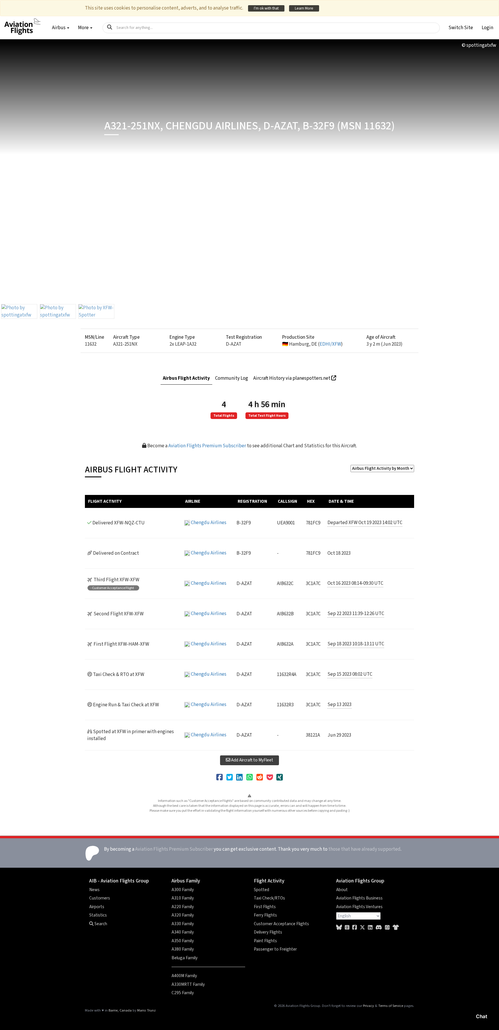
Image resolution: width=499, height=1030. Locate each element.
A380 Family (183, 949)
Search (100, 924)
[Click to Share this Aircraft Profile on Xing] (279, 777)
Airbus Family (186, 880)
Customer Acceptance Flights (281, 924)
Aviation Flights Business (359, 898)
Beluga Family (185, 958)
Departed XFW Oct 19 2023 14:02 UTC (364, 522)
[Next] (488, 165)
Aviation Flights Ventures (359, 907)
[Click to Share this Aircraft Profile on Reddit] (259, 777)
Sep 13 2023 (339, 704)
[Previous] (11, 165)
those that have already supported (364, 849)
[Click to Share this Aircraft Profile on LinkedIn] (239, 777)
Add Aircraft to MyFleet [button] (251, 760)
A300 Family (183, 889)
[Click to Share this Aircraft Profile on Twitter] (229, 777)
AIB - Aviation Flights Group (119, 880)
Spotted (261, 889)
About (342, 889)
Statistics (98, 915)
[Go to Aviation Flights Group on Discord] (378, 927)
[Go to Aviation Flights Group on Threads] (347, 927)
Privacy (368, 1005)
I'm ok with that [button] (266, 8)
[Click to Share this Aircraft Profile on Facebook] (219, 777)
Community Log (231, 378)
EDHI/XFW (330, 344)
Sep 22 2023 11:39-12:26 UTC (355, 613)
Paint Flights (265, 941)
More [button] (84, 27)
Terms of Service (390, 1005)
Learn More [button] (304, 8)
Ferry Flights (265, 915)
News (94, 889)
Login (487, 27)
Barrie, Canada (120, 1010)
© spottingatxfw (479, 45)
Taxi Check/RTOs (269, 898)
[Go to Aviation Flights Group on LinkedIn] (370, 927)
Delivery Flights (268, 932)
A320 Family (183, 915)
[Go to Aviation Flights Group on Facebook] (354, 927)
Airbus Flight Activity (186, 378)
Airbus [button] (59, 27)
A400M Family (184, 976)
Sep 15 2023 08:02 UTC (349, 674)
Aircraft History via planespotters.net (292, 378)
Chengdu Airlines (208, 522)
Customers (99, 898)
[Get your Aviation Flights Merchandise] (395, 927)
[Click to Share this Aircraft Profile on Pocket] (270, 777)
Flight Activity (269, 880)
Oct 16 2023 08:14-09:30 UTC (355, 583)
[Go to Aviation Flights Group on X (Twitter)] (362, 927)
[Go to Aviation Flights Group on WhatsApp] (387, 927)
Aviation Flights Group (360, 880)
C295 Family (183, 993)
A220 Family (183, 907)
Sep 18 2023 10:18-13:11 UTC (355, 643)
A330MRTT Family (188, 984)
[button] (461, 27)
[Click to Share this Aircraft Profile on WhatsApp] (249, 777)
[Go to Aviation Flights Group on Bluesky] (339, 927)
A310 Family (183, 898)
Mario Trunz (146, 1010)
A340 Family (183, 932)
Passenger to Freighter (275, 949)
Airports (96, 907)
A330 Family (183, 924)
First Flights (265, 907)
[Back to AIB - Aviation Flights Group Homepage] (22, 23)
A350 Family (183, 941)
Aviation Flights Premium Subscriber (207, 445)
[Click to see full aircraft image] (19, 311)
